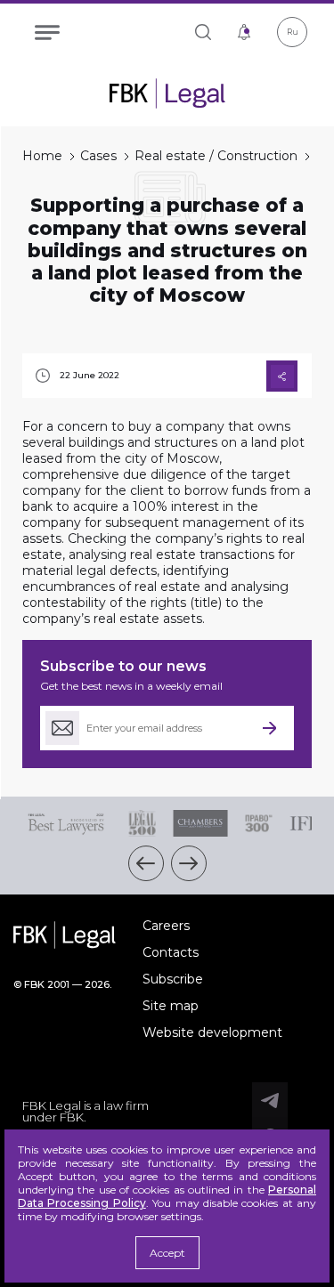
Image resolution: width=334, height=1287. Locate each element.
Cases (98, 156)
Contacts (171, 952)
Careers (166, 926)
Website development (212, 1032)
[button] (146, 863)
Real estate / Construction (215, 156)
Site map (171, 1006)
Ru (292, 31)
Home (42, 156)
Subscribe (173, 979)
